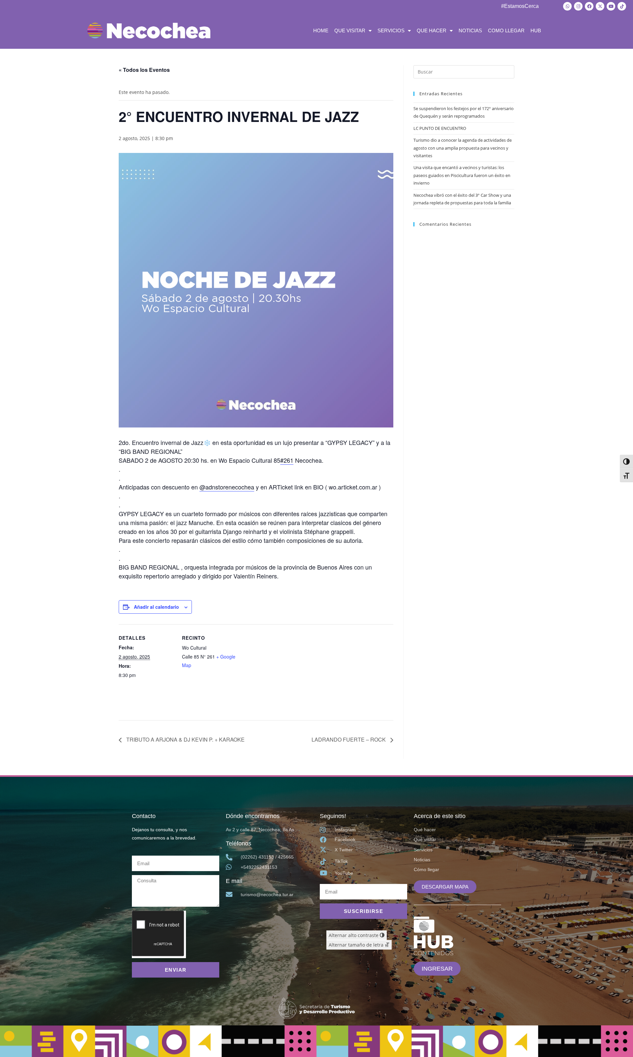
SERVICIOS (391, 30)
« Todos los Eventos (144, 69)
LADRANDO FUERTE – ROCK (349, 739)
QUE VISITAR (349, 30)
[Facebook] (589, 6)
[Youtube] (611, 6)
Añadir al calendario (156, 606)
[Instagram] (578, 6)
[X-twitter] (600, 6)
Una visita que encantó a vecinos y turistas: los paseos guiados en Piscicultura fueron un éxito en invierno (461, 175)
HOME (320, 30)
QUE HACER (431, 30)
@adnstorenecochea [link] (226, 487)
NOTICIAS (470, 30)
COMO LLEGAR (506, 30)
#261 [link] (286, 460)
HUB (535, 30)
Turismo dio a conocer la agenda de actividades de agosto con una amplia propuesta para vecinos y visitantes (462, 148)
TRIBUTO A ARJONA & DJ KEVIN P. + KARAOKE (185, 739)
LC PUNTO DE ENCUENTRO (439, 128)
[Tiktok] (622, 6)
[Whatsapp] (567, 6)
